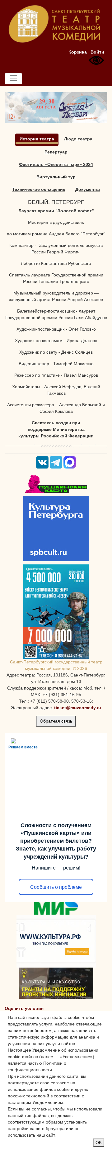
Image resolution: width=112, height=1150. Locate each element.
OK (99, 1142)
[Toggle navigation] (13, 78)
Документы (87, 189)
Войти (97, 51)
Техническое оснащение (38, 189)
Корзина (77, 51)
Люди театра (78, 138)
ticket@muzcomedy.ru (77, 707)
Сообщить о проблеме (56, 887)
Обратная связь (56, 721)
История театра (37, 138)
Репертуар (56, 151)
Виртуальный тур (56, 176)
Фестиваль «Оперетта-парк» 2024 (56, 164)
